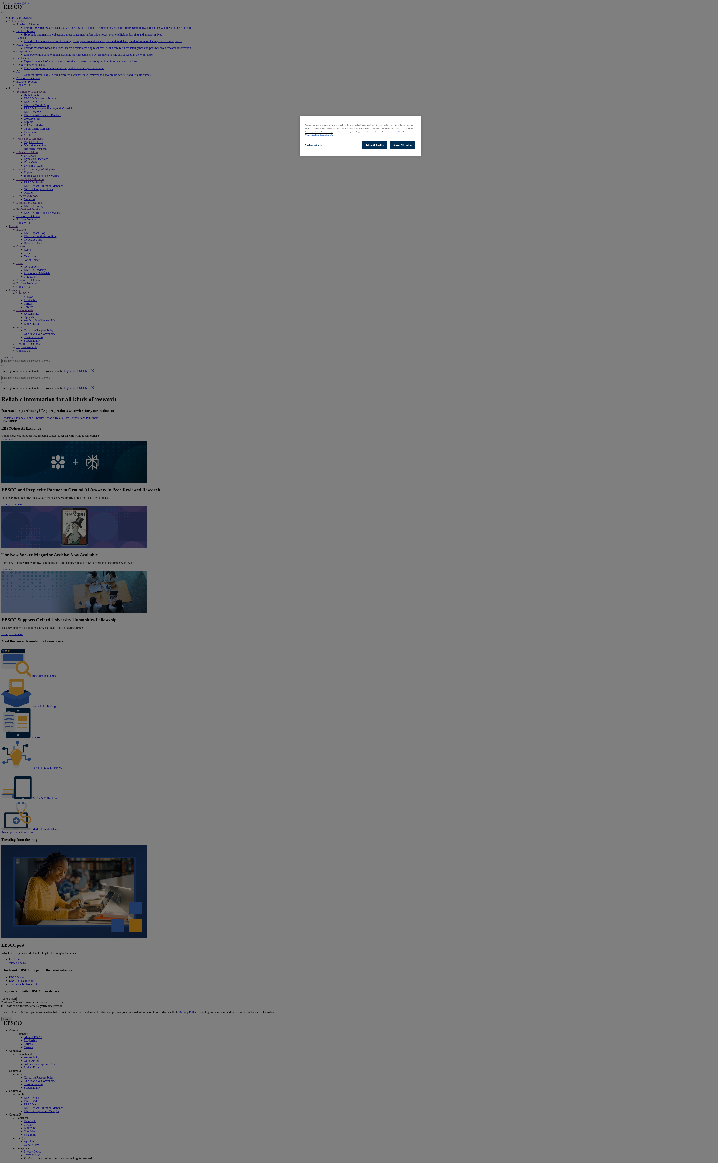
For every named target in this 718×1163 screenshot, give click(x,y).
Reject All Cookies (375, 145)
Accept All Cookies (402, 145)
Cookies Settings (313, 145)
